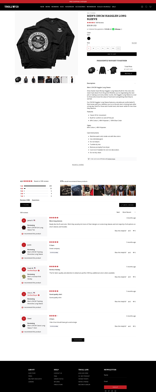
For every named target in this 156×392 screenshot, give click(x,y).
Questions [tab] (35, 200)
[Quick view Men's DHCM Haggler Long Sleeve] (91, 70)
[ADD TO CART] (128, 73)
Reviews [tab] (25, 200)
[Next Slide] (134, 190)
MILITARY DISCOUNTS (35, 379)
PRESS (30, 376)
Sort (118, 212)
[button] (48, 7)
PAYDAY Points (111, 159)
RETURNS (57, 382)
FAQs (55, 376)
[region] (98, 190)
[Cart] (150, 6)
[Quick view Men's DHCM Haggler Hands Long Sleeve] (102, 70)
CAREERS (31, 382)
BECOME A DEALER (84, 384)
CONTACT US (58, 373)
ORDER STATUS (58, 379)
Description (91, 83)
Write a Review (129, 205)
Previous (15, 43)
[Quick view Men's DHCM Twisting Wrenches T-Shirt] (113, 70)
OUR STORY (31, 373)
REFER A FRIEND (83, 382)
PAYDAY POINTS (83, 379)
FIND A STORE (58, 384)
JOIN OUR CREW (83, 373)
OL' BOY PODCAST (84, 376)
